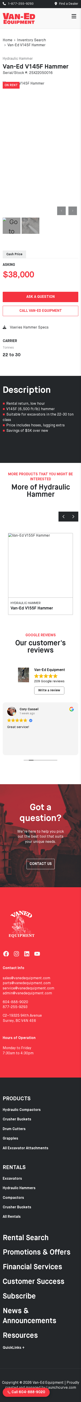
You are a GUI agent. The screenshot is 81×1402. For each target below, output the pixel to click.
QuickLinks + (14, 1348)
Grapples (10, 1138)
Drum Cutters (14, 1129)
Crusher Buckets (17, 1119)
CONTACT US (40, 864)
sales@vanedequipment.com (26, 978)
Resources (20, 1335)
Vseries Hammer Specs (29, 327)
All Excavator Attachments (25, 1148)
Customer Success (33, 1281)
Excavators (12, 1179)
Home (7, 40)
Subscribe (19, 1296)
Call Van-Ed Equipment (40, 311)
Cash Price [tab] (14, 254)
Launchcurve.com (61, 1388)
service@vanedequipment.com (28, 988)
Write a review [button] (49, 690)
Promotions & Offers (36, 1252)
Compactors (13, 1198)
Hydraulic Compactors (22, 1110)
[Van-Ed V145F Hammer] (40, 148)
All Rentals (12, 1217)
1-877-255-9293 (20, 3)
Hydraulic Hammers (19, 1188)
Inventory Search (31, 40)
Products (17, 1098)
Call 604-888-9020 (28, 1392)
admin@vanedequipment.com (27, 993)
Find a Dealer (68, 3)
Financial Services (32, 1267)
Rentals (14, 1167)
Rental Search (26, 1238)
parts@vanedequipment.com (27, 983)
